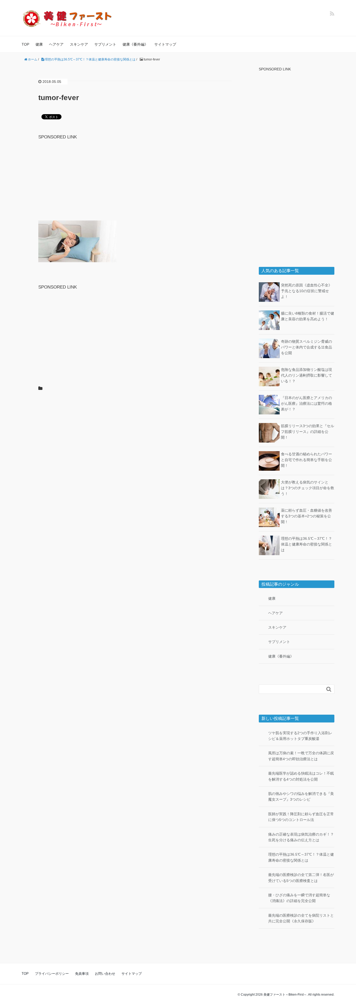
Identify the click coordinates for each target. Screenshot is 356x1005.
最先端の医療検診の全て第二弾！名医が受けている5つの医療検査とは (301, 878)
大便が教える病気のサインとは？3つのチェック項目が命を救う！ (307, 488)
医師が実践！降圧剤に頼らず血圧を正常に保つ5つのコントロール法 (301, 817)
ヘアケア (56, 44)
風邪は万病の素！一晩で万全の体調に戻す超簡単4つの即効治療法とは (301, 756)
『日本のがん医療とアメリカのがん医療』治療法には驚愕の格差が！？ (306, 404)
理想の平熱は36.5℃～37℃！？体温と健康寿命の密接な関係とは (306, 544)
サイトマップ (165, 44)
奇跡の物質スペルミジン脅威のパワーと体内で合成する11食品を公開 (306, 347)
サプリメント (105, 44)
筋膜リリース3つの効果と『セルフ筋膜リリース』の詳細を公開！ (307, 432)
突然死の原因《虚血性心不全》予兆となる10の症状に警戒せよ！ (306, 291)
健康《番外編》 (135, 44)
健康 (39, 44)
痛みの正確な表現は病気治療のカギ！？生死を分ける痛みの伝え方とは (301, 837)
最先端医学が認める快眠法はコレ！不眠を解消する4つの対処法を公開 (301, 776)
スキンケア (79, 44)
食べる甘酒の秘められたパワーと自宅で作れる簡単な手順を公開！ (306, 460)
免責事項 (82, 974)
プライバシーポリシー (52, 974)
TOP (25, 44)
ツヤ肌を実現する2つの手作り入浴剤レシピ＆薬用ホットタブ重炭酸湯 (300, 736)
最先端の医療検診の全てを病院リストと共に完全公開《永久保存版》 (301, 918)
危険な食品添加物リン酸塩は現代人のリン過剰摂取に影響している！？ (306, 375)
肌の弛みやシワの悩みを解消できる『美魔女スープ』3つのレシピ (301, 796)
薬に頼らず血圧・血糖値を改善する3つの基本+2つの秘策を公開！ (306, 516)
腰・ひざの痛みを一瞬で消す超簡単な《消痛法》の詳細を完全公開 (299, 898)
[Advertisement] (135, 176)
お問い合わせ (105, 974)
